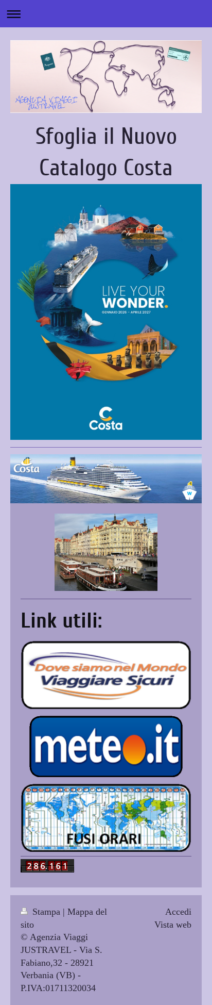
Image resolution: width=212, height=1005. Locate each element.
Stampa (46, 912)
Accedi (178, 912)
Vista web (172, 924)
